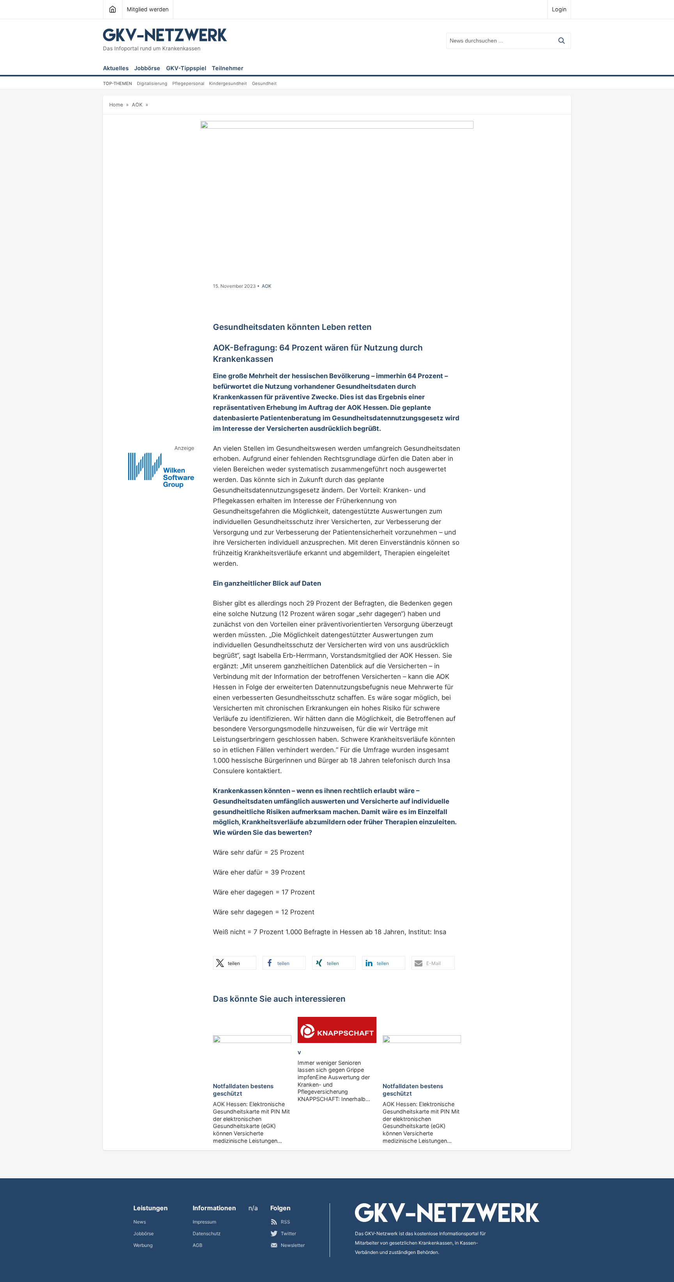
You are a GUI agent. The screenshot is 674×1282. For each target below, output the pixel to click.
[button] (234, 963)
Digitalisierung (152, 83)
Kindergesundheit (228, 83)
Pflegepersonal (188, 83)
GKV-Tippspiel (186, 68)
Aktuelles (116, 68)
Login (559, 9)
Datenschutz (207, 1233)
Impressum (204, 1222)
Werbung (143, 1245)
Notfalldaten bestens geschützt (243, 1090)
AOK (137, 105)
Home (116, 105)
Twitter (288, 1233)
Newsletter (293, 1245)
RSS (285, 1222)
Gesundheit (264, 83)
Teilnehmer (227, 68)
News (139, 1222)
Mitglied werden (147, 9)
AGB (197, 1245)
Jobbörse (147, 68)
